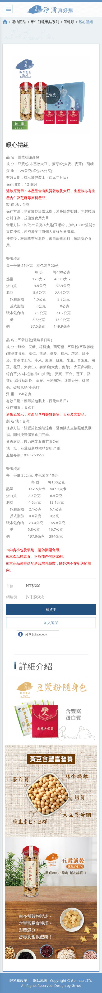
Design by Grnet (67, 985)
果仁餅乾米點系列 (45, 21)
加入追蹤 (51, 622)
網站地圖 (40, 980)
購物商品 (19, 21)
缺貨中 (51, 609)
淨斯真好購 (51, 9)
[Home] (5, 21)
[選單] (8, 9)
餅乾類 (69, 21)
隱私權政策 (18, 980)
